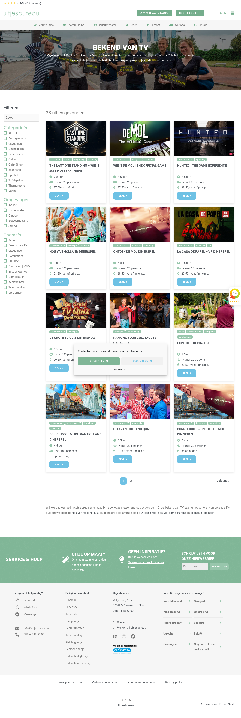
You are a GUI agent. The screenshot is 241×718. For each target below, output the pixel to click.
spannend (14, 170)
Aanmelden (219, 566)
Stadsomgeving (18, 220)
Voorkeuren (142, 361)
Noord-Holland (172, 601)
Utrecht (168, 633)
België (198, 633)
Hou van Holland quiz (85, 513)
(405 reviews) (22, 3)
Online (12, 159)
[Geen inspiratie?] (121, 559)
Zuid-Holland (171, 612)
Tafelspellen (16, 180)
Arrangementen (18, 138)
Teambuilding (17, 287)
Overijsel (199, 601)
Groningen (170, 644)
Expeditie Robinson (202, 513)
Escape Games (17, 271)
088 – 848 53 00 (123, 610)
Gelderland (201, 612)
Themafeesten (17, 185)
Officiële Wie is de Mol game (158, 513)
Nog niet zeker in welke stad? (204, 646)
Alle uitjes (14, 133)
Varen (12, 191)
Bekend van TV (17, 245)
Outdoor (13, 215)
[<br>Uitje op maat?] (65, 559)
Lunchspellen (16, 154)
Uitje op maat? (88, 554)
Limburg (199, 622)
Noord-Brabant (172, 622)
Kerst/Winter (16, 282)
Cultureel (13, 261)
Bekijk (59, 195)
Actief (12, 240)
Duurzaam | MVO (19, 266)
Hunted (181, 513)
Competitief (15, 256)
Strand (12, 226)
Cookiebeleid (119, 369)
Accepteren (98, 361)
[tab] (177, 601)
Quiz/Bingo (15, 164)
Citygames (15, 143)
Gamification (16, 276)
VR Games (15, 292)
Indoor (12, 205)
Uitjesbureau (126, 705)
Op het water (16, 210)
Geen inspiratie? (146, 551)
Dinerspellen (16, 149)
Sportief (13, 175)
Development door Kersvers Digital (217, 704)
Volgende (224, 480)
